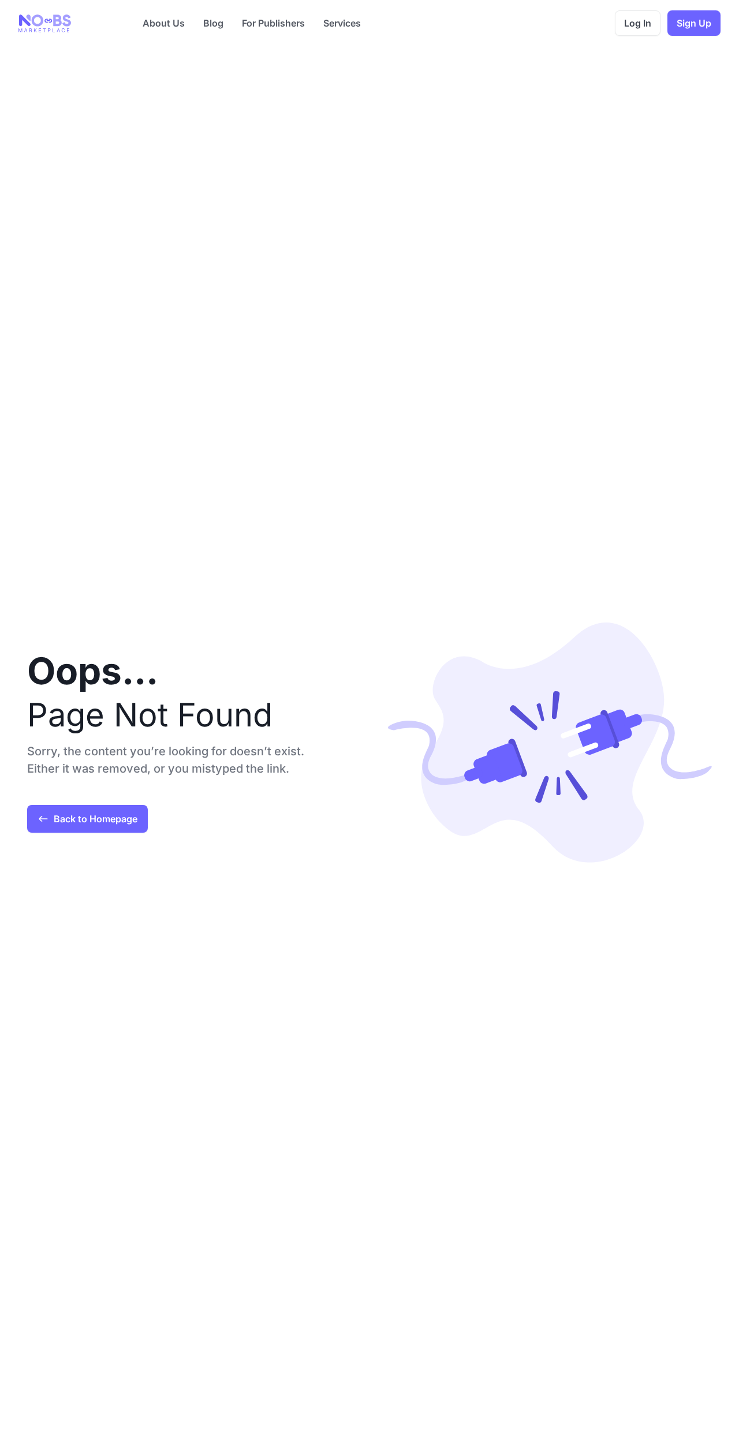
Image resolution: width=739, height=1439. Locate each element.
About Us (164, 23)
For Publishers (273, 23)
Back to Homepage (95, 819)
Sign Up (694, 23)
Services (342, 23)
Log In (637, 23)
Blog (213, 23)
